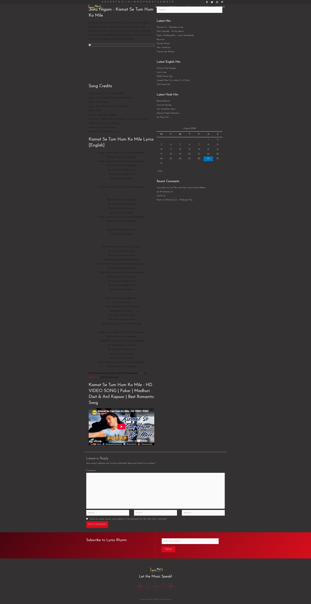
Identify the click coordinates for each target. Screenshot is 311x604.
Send (168, 549)
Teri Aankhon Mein (166, 109)
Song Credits (100, 86)
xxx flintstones (163, 192)
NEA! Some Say (165, 76)
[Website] (203, 513)
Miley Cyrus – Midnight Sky (179, 200)
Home (158, 7)
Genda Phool (163, 43)
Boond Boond (163, 101)
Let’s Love (161, 72)
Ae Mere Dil (163, 117)
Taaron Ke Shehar (166, 52)
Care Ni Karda (164, 105)
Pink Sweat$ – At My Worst (170, 31)
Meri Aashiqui (164, 47)
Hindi (187, 7)
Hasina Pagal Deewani (168, 113)
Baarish (160, 39)
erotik (159, 196)
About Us (203, 7)
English (173, 7)
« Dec (159, 171)
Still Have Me (163, 84)
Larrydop (161, 188)
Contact (220, 7)
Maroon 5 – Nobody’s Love (170, 27)
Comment (91, 471)
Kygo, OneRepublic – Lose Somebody (175, 35)
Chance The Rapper (166, 68)
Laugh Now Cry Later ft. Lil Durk (173, 80)
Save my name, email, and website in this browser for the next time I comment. (128, 519)
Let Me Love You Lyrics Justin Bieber (188, 188)
